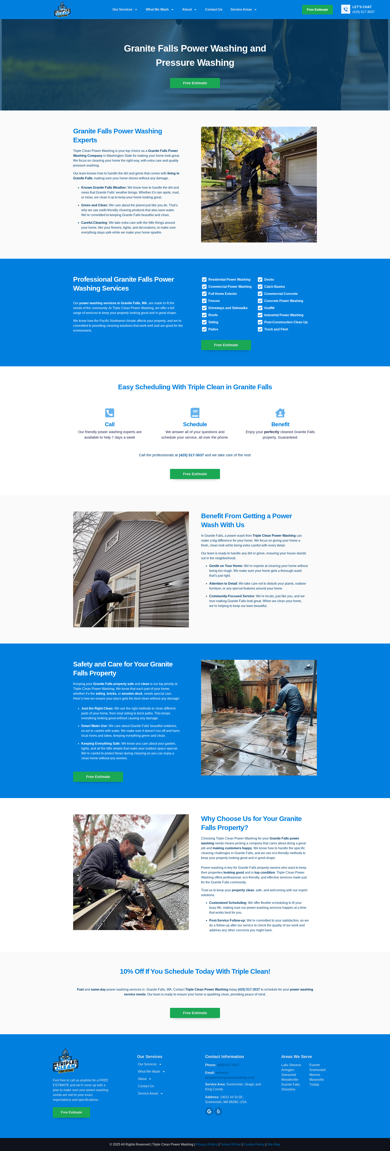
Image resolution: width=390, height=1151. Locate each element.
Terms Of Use (231, 1144)
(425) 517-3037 (191, 455)
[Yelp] (218, 1111)
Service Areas (241, 9)
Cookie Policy (254, 1144)
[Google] (209, 1111)
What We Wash (157, 9)
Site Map (273, 1144)
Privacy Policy (207, 1144)
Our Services (122, 9)
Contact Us (213, 9)
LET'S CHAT (362, 7)
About (187, 9)
